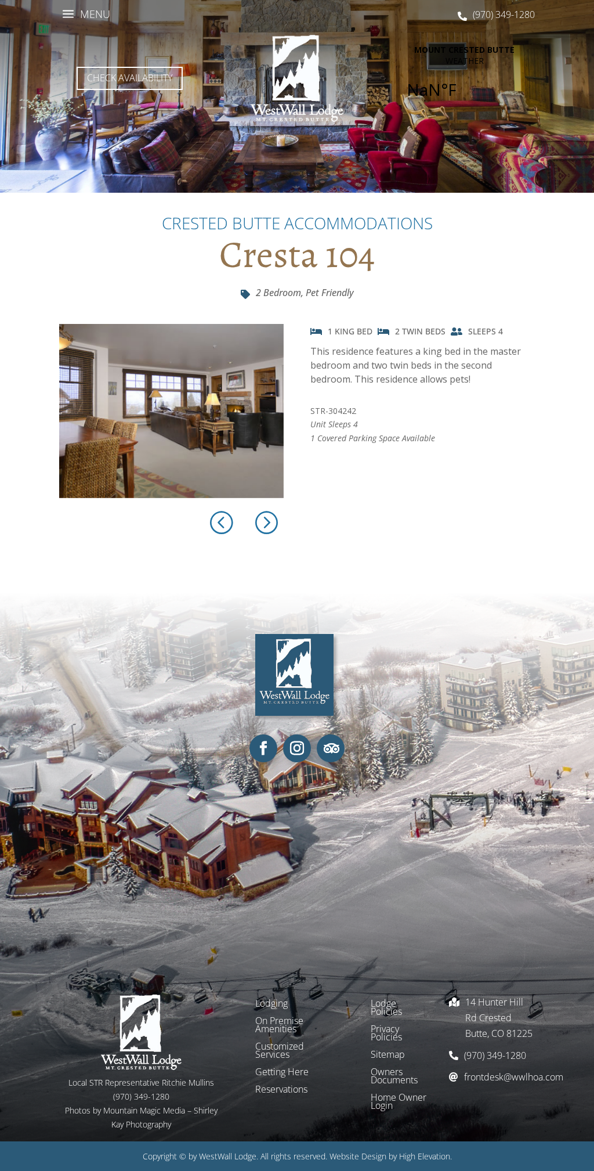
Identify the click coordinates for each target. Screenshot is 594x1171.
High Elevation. (425, 1156)
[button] (266, 522)
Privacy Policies (386, 1034)
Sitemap (388, 1055)
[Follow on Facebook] (263, 748)
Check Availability (129, 77)
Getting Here (282, 1073)
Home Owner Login (398, 1102)
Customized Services (279, 1051)
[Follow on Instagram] (297, 748)
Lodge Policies (386, 1008)
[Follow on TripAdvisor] (331, 748)
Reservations (281, 1090)
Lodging (271, 1004)
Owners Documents (394, 1077)
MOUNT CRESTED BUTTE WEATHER (464, 78)
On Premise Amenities (279, 1026)
